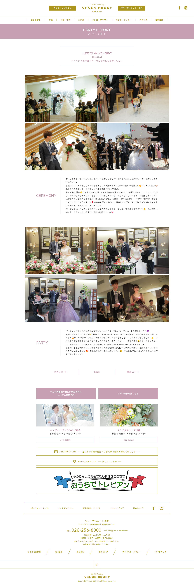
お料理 (81, 20)
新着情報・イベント (92, 508)
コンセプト (36, 20)
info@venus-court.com (118, 531)
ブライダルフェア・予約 (132, 8)
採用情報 (58, 552)
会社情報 (80, 552)
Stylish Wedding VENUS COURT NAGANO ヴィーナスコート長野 (97, 8)
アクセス (143, 20)
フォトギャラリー (66, 508)
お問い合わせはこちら (128, 393)
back (97, 372)
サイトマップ (160, 552)
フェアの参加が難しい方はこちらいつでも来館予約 (66, 393)
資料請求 (159, 20)
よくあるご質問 (34, 552)
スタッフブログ (117, 508)
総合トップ (138, 508)
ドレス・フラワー (100, 20)
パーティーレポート (40, 508)
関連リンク (103, 552)
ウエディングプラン (62, 8)
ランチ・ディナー (124, 20)
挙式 (51, 20)
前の (60, 372)
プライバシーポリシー (131, 552)
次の (133, 372)
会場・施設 (65, 20)
